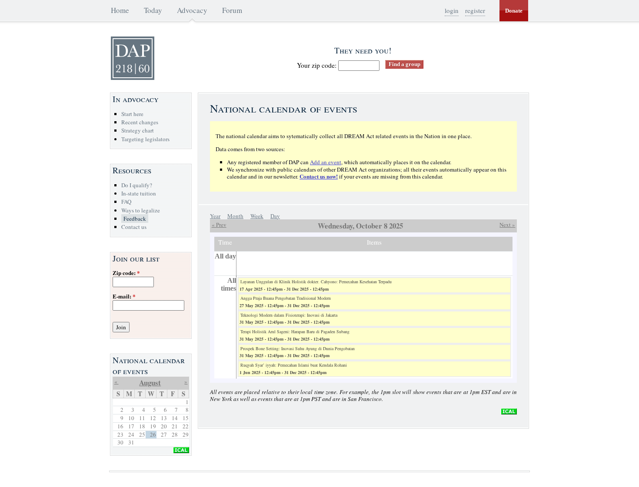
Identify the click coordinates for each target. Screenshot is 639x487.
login (452, 10)
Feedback (134, 218)
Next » (507, 225)
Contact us (133, 227)
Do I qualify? (136, 185)
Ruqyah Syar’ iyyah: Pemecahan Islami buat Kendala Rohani (293, 365)
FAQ (126, 201)
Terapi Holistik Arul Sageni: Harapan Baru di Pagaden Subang (294, 331)
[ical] (509, 412)
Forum (232, 10)
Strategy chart (137, 130)
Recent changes (139, 122)
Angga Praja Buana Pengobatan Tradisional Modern (285, 298)
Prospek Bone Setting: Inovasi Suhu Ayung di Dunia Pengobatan (297, 348)
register (475, 10)
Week (256, 216)
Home (120, 10)
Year (215, 216)
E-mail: (124, 296)
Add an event (325, 162)
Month (235, 216)
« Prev (219, 225)
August (150, 382)
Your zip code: (317, 65)
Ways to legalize (140, 210)
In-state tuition (138, 193)
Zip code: (126, 273)
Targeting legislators (145, 139)
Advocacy (192, 10)
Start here (132, 114)
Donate (514, 10)
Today (153, 10)
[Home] (132, 78)
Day (275, 216)
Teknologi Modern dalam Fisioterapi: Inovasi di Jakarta (288, 315)
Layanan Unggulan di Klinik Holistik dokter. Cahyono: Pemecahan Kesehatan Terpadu (316, 281)
